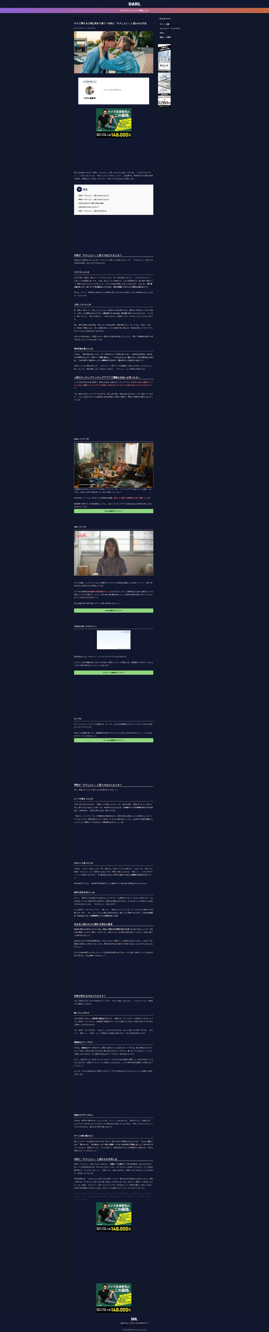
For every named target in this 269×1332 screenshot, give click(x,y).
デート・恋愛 (164, 24)
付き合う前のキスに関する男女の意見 (91, 203)
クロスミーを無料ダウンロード (114, 672)
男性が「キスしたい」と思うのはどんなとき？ (94, 199)
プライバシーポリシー (139, 1326)
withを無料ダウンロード (113, 610)
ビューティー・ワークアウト (170, 28)
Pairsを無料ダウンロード (114, 511)
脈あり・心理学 (165, 37)
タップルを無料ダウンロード (113, 740)
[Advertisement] (113, 155)
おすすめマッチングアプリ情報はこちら (134, 10)
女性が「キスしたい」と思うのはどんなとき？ (94, 195)
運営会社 (126, 1326)
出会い (162, 33)
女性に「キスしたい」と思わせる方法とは (93, 211)
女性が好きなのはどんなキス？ (89, 207)
